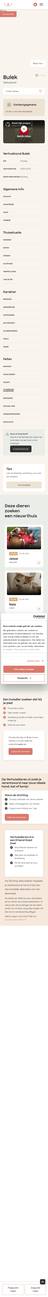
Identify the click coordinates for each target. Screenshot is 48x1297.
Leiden (12, 608)
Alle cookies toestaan (24, 669)
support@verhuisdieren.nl (15, 920)
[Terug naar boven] (42, 1281)
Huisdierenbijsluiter (21, 449)
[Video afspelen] (24, 131)
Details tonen (33, 661)
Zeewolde (13, 562)
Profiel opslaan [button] (12, 91)
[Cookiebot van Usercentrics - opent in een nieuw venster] (34, 617)
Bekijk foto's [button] (38, 63)
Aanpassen (22, 678)
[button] (35, 4)
